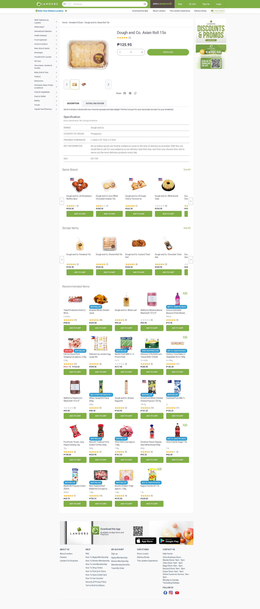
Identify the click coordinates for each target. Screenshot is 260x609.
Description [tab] (73, 103)
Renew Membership (120, 561)
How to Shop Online (94, 568)
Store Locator (143, 554)
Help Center (168, 554)
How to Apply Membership (97, 557)
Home (64, 22)
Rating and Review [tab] (95, 103)
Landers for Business (69, 561)
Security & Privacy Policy (96, 582)
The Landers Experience (147, 561)
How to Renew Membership (98, 561)
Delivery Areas (143, 557)
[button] (145, 4)
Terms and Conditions (95, 585)
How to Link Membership (96, 564)
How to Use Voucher (94, 578)
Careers (63, 557)
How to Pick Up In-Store (96, 571)
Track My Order (117, 568)
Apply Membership (119, 558)
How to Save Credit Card (96, 575)
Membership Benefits (120, 565)
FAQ (87, 554)
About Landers (66, 554)
